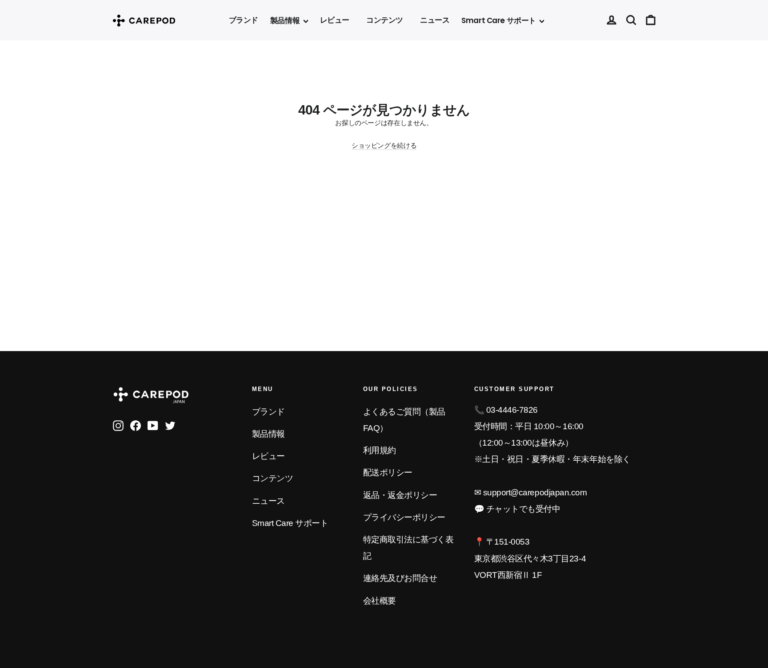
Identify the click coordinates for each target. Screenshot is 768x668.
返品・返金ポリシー (400, 495)
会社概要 (379, 600)
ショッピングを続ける (384, 145)
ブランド (243, 20)
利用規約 (379, 450)
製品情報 (285, 20)
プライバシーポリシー (404, 517)
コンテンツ (384, 20)
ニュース (434, 20)
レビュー (334, 20)
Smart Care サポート (499, 20)
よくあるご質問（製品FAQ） (404, 420)
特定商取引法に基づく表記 (408, 548)
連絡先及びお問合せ (400, 578)
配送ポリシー (387, 472)
